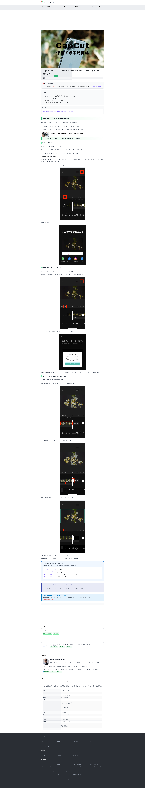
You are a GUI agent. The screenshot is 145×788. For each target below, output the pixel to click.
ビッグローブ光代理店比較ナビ (48, 766)
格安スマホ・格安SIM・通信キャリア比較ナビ (64, 763)
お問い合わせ (56, 633)
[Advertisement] (72, 20)
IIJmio (65, 6)
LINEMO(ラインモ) (77, 6)
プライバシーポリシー (93, 752)
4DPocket (91, 771)
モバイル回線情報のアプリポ (46, 761)
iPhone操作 (59, 744)
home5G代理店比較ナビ (78, 771)
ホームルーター (92, 744)
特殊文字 (74, 744)
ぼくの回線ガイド (76, 761)
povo (72, 6)
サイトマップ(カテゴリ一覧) (47, 746)
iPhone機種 (75, 741)
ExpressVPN (43, 8)
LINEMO (59, 741)
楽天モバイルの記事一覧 (49, 576)
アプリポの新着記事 (61, 739)
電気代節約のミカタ (77, 774)
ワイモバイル (93, 6)
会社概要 (43, 750)
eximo (69, 6)
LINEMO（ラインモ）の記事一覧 (51, 571)
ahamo (57, 6)
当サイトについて (54, 646)
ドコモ (89, 6)
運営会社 (54, 8)
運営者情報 (43, 752)
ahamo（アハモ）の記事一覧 (50, 569)
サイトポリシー (62, 646)
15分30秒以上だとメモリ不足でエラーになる (54, 100)
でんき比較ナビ (60, 774)
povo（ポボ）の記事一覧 (49, 573)
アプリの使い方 (45, 744)
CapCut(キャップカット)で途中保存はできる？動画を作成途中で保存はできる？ (60, 111)
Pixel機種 (90, 741)
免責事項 (43, 755)
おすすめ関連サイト (60, 8)
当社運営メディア (45, 759)
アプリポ (42, 10)
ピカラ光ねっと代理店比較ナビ (79, 766)
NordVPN (98, 6)
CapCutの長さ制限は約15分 (51, 98)
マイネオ (61, 6)
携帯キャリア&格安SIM (45, 6)
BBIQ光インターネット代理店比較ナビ (49, 773)
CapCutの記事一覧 (48, 10)
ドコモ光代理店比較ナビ (77, 764)
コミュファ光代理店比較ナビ (63, 766)
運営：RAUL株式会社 (97, 86)
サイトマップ (49, 8)
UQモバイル (84, 6)
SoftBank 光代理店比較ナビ (94, 764)
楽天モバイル (53, 6)
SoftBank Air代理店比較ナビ (63, 771)
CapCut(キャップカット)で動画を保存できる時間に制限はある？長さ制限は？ (60, 96)
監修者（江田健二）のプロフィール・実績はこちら (52, 671)
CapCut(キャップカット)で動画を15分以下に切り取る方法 (57, 102)
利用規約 (59, 755)
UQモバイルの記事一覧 (49, 574)
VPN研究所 (91, 761)
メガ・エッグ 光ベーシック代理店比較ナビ (96, 768)
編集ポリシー (69, 646)
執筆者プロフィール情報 (47, 633)
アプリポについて (44, 739)
